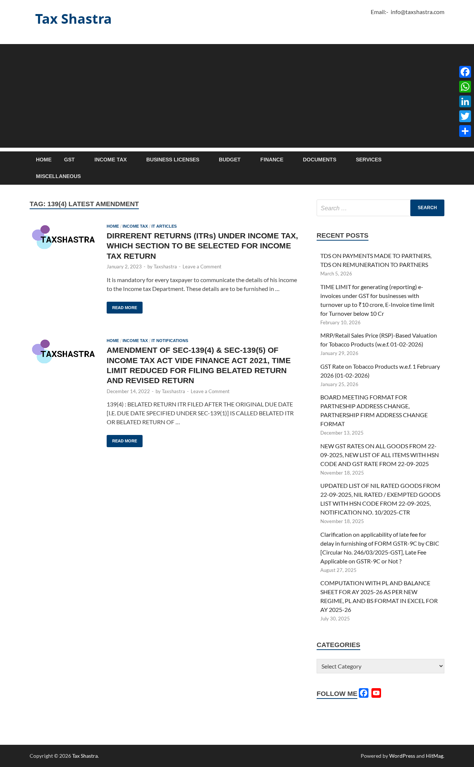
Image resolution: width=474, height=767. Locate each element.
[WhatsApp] (465, 86)
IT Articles (164, 226)
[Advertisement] (237, 96)
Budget (230, 160)
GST (69, 160)
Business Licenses (172, 160)
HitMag (434, 756)
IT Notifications (169, 340)
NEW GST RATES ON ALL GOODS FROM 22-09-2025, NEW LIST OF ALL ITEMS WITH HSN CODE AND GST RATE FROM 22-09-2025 (379, 454)
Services (368, 160)
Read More (122, 306)
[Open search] (440, 160)
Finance (271, 160)
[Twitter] (465, 116)
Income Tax (110, 160)
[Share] (465, 131)
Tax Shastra (73, 19)
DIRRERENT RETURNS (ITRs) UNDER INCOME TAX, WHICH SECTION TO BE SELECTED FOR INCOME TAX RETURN (202, 245)
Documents (319, 160)
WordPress (402, 756)
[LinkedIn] (465, 101)
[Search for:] (380, 208)
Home (43, 160)
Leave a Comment (202, 266)
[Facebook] (465, 71)
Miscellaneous (58, 176)
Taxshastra (165, 266)
